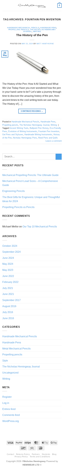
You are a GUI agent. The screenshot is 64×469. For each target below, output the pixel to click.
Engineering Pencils (13, 191)
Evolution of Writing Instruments (22, 131)
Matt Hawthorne (45, 44)
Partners (36, 454)
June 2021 (8, 294)
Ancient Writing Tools (18, 128)
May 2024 (7, 264)
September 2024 (11, 252)
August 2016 (9, 306)
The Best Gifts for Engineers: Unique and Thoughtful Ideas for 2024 (31, 199)
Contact (10, 454)
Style (5, 360)
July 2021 (7, 288)
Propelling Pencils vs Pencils (18, 207)
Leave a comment (54, 141)
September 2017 (11, 300)
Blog (54, 454)
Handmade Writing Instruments (38, 134)
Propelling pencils (18, 29)
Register (7, 397)
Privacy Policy (21, 457)
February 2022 (10, 282)
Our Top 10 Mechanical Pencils (40, 226)
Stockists (46, 454)
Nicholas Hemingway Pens (25, 138)
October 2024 (9, 246)
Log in (5, 403)
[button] (4, 5)
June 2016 (8, 318)
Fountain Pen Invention (48, 131)
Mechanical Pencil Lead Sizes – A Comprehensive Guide (30, 183)
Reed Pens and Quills (48, 138)
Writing (37, 31)
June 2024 (8, 258)
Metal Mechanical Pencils (16, 348)
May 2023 (7, 270)
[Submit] (59, 157)
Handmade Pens (48, 28)
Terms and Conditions (40, 457)
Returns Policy (23, 454)
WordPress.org (10, 421)
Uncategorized (10, 372)
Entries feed (9, 409)
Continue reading (32, 111)
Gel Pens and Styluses (12, 134)
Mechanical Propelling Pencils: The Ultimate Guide (30, 175)
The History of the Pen (32, 35)
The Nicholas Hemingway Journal (34, 125)
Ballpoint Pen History (39, 128)
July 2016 (7, 312)
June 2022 (8, 276)
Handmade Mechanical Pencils (23, 28)
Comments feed (11, 415)
